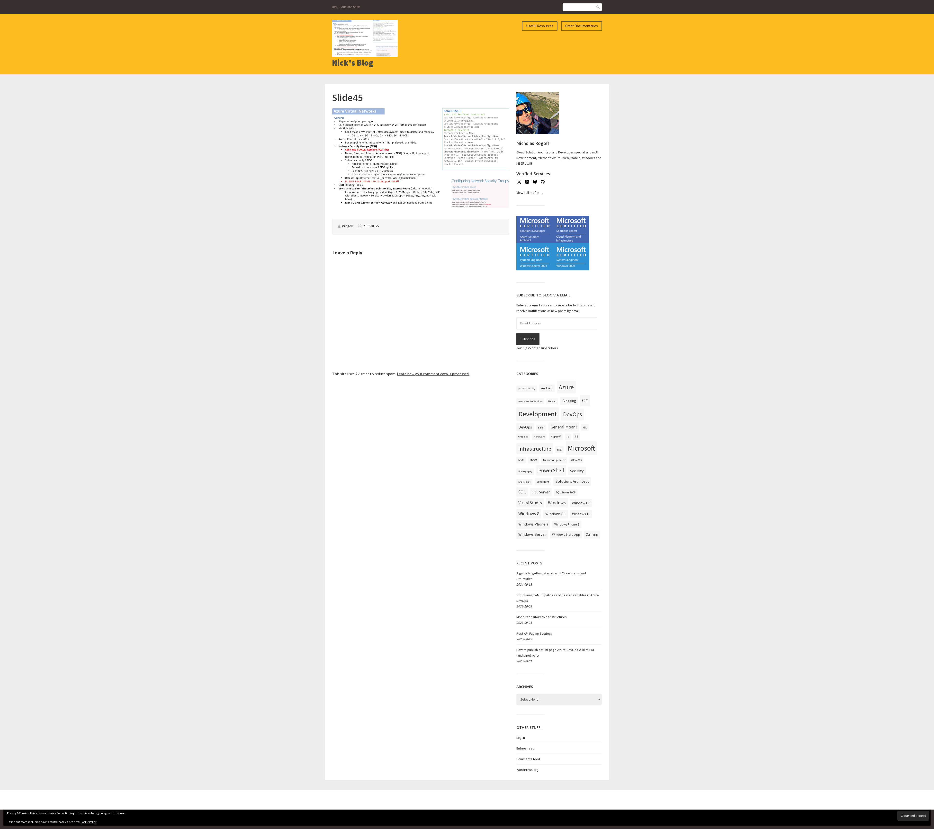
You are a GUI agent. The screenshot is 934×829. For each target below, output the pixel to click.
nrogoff (347, 226)
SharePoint (524, 481)
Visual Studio (530, 503)
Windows (557, 503)
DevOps (572, 414)
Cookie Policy (89, 822)
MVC (521, 460)
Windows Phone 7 (533, 524)
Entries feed (525, 748)
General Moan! (563, 427)
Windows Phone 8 (566, 524)
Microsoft (581, 448)
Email (541, 427)
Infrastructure (534, 448)
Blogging (569, 401)
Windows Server (532, 534)
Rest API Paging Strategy (534, 633)
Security (577, 470)
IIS (576, 436)
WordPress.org (527, 769)
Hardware (539, 436)
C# (585, 400)
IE (568, 436)
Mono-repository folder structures (541, 617)
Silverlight (543, 481)
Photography (525, 471)
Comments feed (528, 759)
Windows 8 (528, 514)
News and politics (554, 460)
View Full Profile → (529, 192)
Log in (520, 737)
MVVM (533, 460)
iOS (559, 449)
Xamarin (592, 534)
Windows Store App (566, 534)
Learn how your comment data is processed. (433, 373)
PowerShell (551, 470)
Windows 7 (581, 502)
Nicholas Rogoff (532, 143)
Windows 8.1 (555, 514)
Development (537, 414)
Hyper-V (556, 436)
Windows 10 (581, 514)
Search (598, 7)
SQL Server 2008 (565, 492)
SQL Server (541, 492)
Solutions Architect (572, 481)
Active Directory (526, 388)
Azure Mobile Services (530, 401)
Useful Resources (539, 26)
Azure (566, 387)
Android (547, 388)
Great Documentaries (581, 26)
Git (585, 427)
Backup (552, 401)
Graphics (523, 436)
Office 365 (576, 460)
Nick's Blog (352, 63)
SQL (522, 492)
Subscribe (528, 339)
